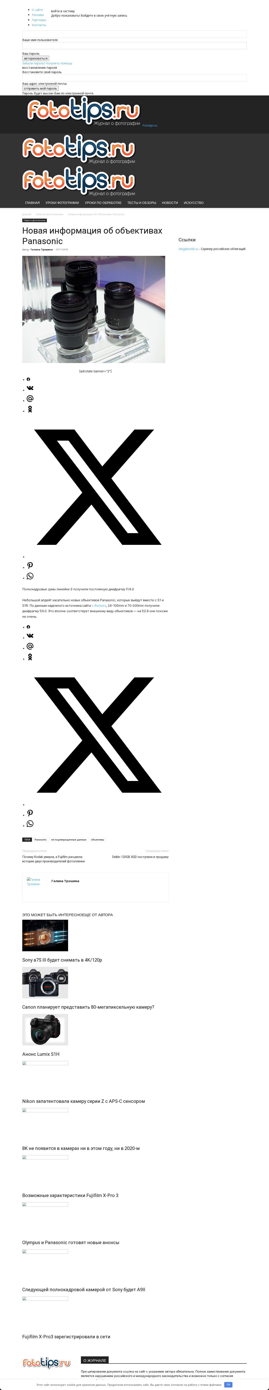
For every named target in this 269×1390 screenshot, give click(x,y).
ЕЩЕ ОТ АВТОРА (97, 914)
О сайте (37, 10)
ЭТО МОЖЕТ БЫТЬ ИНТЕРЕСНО (52, 914)
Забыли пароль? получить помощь (47, 63)
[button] (242, 139)
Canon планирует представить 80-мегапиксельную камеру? (88, 1007)
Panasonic (41, 839)
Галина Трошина (42, 249)
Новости (170, 203)
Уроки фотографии (62, 203)
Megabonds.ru (188, 249)
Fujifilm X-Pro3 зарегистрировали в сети (66, 1336)
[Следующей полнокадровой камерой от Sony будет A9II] (95, 1265)
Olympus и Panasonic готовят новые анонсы (70, 1242)
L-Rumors (99, 606)
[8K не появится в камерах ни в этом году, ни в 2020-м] (95, 1124)
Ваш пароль (31, 53)
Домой (26, 214)
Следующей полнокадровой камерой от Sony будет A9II (83, 1289)
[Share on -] (28, 380)
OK (228, 1384)
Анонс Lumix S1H (40, 1054)
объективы (97, 839)
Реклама (38, 15)
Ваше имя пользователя (40, 40)
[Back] (62, 7)
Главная (32, 203)
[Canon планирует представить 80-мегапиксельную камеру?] (95, 982)
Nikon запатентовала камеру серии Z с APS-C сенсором (83, 1101)
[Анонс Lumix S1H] (95, 1029)
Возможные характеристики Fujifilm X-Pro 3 (70, 1195)
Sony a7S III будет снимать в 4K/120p (62, 960)
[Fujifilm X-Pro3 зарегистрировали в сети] (95, 1312)
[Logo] (79, 163)
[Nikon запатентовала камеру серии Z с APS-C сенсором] (95, 1077)
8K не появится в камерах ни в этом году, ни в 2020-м (81, 1148)
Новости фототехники (49, 214)
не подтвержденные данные (68, 839)
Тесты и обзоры (141, 203)
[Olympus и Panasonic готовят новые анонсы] (95, 1218)
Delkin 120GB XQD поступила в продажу (140, 857)
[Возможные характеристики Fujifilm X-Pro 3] (95, 1171)
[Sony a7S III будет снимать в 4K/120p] (95, 935)
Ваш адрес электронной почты (44, 84)
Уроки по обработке (103, 203)
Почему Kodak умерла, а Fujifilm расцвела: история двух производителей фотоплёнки (53, 859)
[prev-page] (23, 1346)
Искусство (194, 203)
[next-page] (26, 1346)
